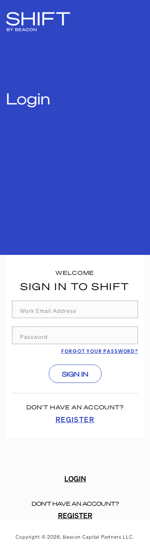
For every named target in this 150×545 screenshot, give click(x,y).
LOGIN (75, 478)
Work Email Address (48, 310)
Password (34, 336)
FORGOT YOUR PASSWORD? (99, 351)
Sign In (75, 374)
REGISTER (75, 419)
